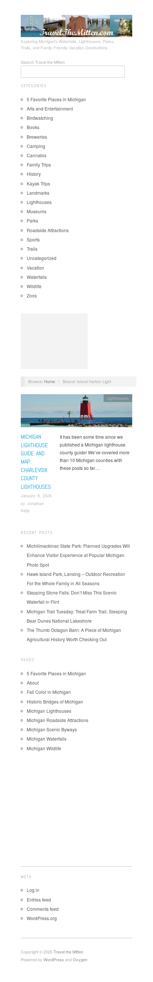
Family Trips (39, 164)
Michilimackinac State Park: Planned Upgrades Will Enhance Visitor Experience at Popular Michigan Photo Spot (78, 555)
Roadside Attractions (48, 230)
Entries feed (39, 899)
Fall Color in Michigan (49, 692)
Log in (33, 890)
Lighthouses (39, 202)
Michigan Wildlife (44, 748)
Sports (33, 239)
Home (49, 381)
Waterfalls (37, 277)
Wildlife (34, 286)
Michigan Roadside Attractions (57, 720)
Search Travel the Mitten (43, 62)
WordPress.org (42, 918)
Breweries (37, 137)
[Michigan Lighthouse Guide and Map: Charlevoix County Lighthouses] (76, 412)
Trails (32, 249)
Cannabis (36, 155)
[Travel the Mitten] (76, 24)
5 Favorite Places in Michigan (56, 99)
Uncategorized (41, 258)
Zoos (32, 295)
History (34, 174)
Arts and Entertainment (50, 108)
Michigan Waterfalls (46, 738)
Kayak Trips (38, 183)
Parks (32, 220)
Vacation (35, 267)
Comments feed (43, 909)
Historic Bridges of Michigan (55, 701)
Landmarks (38, 193)
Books (33, 127)
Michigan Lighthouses (49, 711)
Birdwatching (40, 118)
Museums (36, 211)
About (33, 682)
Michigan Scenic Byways (52, 729)
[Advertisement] (54, 341)
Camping (36, 146)
